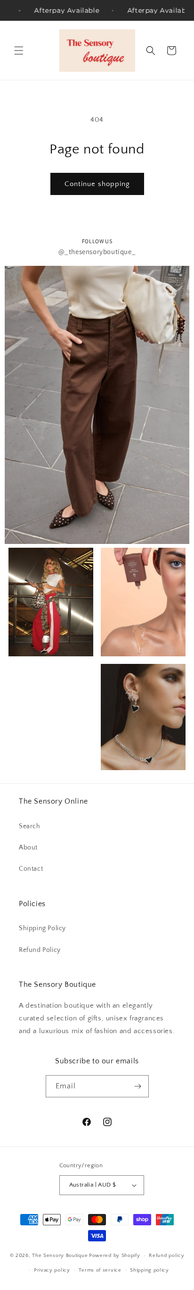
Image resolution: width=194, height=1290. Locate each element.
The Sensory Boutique (60, 1255)
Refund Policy (40, 950)
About (28, 847)
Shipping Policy (42, 928)
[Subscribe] (138, 1086)
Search (29, 826)
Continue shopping (97, 184)
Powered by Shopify (114, 1255)
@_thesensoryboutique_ (97, 251)
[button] (18, 50)
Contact (31, 869)
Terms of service (100, 1270)
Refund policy (166, 1255)
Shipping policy (149, 1270)
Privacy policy (52, 1270)
